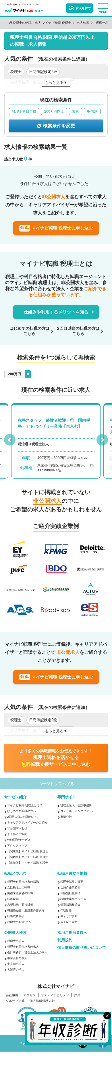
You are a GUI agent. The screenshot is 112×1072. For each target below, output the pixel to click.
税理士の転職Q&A (19, 921)
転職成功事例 (15, 916)
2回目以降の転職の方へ (22, 816)
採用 (77, 995)
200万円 (14, 374)
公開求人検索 (15, 932)
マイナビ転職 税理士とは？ (25, 805)
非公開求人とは (17, 828)
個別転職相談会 (70, 904)
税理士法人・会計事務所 (76, 805)
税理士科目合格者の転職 (23, 881)
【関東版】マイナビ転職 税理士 (27, 851)
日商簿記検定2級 (43, 72)
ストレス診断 (69, 921)
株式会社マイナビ (56, 986)
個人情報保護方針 (42, 1000)
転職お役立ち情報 (72, 873)
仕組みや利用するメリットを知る (56, 311)
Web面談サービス (18, 839)
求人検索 (83, 22)
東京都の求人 (15, 963)
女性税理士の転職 (18, 887)
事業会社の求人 (17, 958)
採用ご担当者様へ (72, 932)
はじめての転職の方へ (21, 811)
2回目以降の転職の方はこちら (78, 331)
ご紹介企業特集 (70, 887)
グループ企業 (15, 1000)
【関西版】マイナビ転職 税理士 (27, 857)
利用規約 (64, 940)
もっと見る (54, 82)
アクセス (29, 995)
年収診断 (66, 910)
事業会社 (66, 816)
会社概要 (12, 995)
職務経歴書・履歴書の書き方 (26, 910)
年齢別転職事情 (70, 893)
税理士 (16, 72)
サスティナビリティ (55, 995)
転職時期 (13, 899)
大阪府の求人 (15, 969)
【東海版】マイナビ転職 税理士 (27, 862)
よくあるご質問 (17, 834)
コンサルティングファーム (77, 811)
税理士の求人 (15, 940)
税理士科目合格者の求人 (23, 946)
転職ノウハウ (15, 873)
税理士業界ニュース (73, 899)
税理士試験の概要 (71, 881)
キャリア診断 (69, 916)
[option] (56, 443)
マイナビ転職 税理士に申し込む (56, 227)
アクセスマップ (17, 845)
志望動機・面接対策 (20, 904)
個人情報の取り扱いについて (81, 947)
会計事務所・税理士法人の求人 (27, 952)
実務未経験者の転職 (20, 893)
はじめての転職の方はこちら (29, 331)
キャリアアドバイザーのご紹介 (27, 822)
